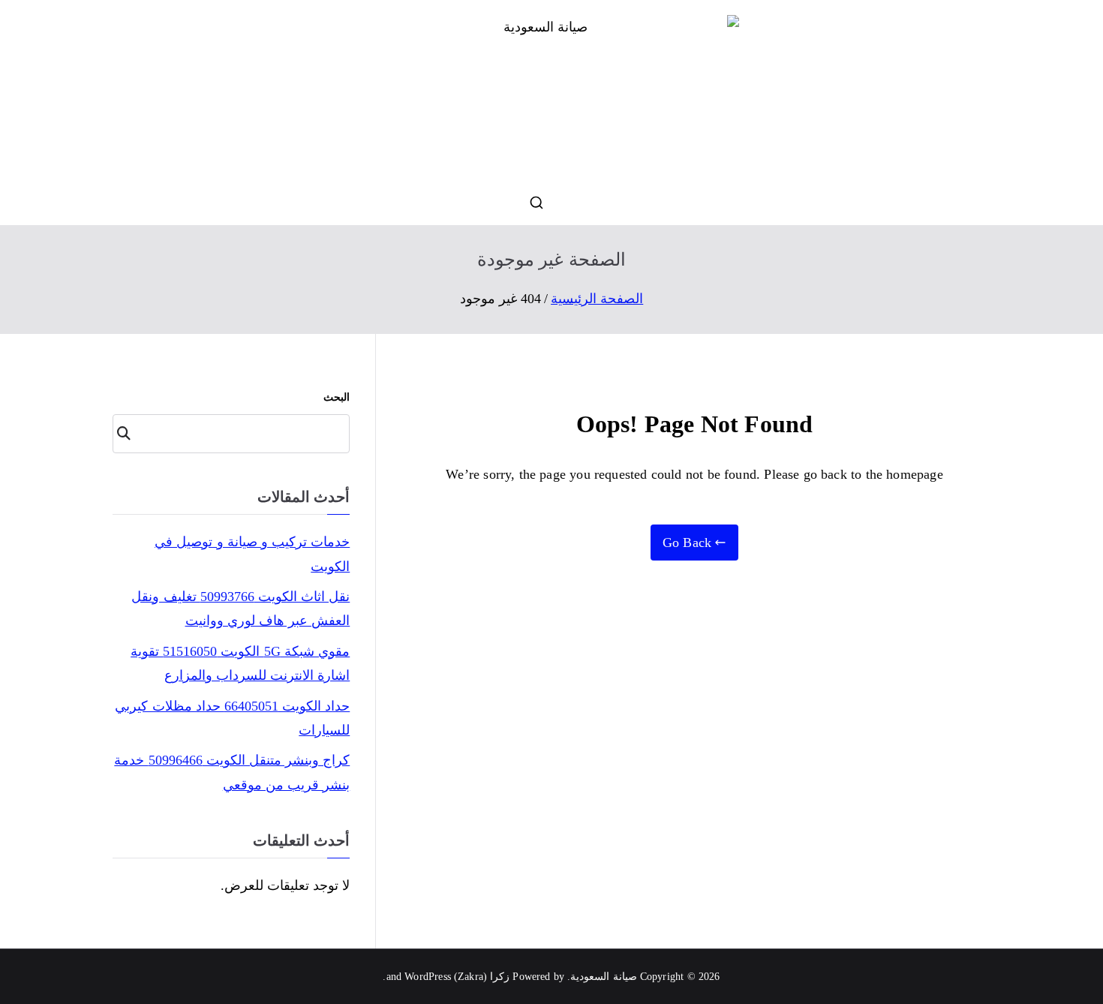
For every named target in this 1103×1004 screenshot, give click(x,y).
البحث (336, 397)
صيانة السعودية (603, 976)
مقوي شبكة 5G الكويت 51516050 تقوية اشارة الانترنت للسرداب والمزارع (240, 663)
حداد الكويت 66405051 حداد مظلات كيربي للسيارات (232, 718)
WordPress (427, 976)
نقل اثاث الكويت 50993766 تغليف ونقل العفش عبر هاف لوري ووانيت (240, 608)
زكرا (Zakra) (481, 976)
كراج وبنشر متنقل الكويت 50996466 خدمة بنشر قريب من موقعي (232, 772)
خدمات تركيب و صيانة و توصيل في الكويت (252, 553)
